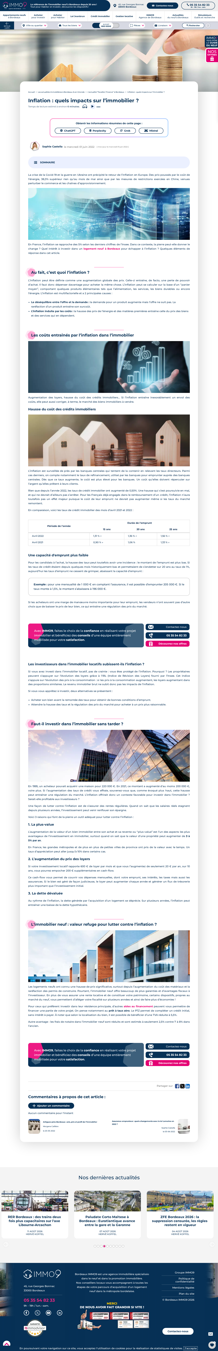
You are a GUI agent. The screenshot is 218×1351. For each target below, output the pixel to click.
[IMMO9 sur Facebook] (26, 1313)
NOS (212, 55)
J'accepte (190, 1348)
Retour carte (7, 27)
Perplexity (97, 130)
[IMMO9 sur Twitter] (37, 1313)
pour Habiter (58, 16)
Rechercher (193, 25)
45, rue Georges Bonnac (131, 5)
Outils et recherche (204, 16)
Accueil (31, 92)
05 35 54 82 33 (176, 635)
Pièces (137, 25)
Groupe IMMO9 (184, 1272)
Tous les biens (70, 25)
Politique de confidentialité (184, 1280)
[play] (92, 106)
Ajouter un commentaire (53, 1105)
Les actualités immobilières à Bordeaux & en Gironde (61, 92)
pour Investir (38, 16)
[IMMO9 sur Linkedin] (59, 1313)
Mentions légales (183, 1287)
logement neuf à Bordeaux (101, 248)
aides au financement (138, 1006)
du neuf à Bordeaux (177, 16)
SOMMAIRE (47, 162)
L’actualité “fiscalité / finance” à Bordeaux (106, 92)
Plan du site (186, 1293)
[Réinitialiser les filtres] (208, 25)
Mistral (151, 130)
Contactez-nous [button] (178, 1331)
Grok (125, 130)
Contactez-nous (162, 5)
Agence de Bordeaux (150, 16)
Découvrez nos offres (173, 643)
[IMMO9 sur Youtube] (48, 1313)
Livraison (162, 25)
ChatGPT (67, 130)
